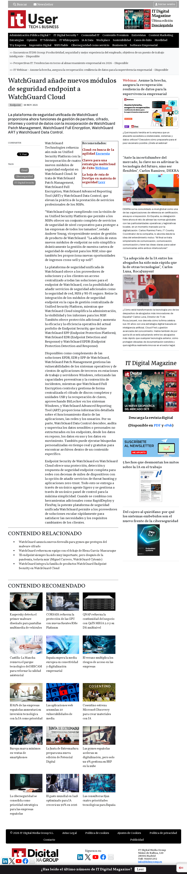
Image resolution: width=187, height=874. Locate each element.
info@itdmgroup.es (150, 861)
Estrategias (16, 40)
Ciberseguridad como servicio (90, 45)
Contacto (49, 839)
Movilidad (161, 40)
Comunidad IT (90, 35)
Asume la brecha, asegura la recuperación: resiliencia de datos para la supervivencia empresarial (145, 87)
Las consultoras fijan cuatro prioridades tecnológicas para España (99, 800)
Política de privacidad (163, 833)
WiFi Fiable (61, 45)
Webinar (101, 168)
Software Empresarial (144, 45)
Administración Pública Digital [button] (28, 35)
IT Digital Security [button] (65, 35)
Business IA (119, 45)
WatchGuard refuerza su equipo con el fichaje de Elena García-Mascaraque (67, 551)
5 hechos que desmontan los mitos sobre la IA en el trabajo (151, 465)
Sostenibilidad (122, 40)
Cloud (24, 170)
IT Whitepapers (69, 40)
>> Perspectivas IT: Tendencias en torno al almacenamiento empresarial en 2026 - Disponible (68, 63)
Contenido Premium (115, 35)
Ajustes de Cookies (129, 833)
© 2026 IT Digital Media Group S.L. (32, 833)
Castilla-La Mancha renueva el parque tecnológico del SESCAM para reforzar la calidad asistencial (26, 666)
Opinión (32, 40)
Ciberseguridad (24, 176)
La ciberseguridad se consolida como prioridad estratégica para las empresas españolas (24, 805)
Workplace (103, 40)
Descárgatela (162, 25)
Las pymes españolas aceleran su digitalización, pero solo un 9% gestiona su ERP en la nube (99, 757)
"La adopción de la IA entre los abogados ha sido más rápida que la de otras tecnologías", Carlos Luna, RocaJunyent (150, 265)
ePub (168, 425)
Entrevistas (138, 35)
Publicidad (137, 839)
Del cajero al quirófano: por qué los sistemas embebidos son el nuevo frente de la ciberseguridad (150, 516)
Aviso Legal (69, 833)
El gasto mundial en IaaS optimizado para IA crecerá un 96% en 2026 (62, 800)
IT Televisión (48, 40)
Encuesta (103, 153)
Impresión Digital (40, 45)
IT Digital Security (24, 182)
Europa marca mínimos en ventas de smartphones (25, 753)
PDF (157, 425)
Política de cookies (97, 833)
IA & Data (87, 40)
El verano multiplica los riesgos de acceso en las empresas (98, 662)
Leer (101, 182)
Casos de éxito (143, 40)
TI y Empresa (17, 45)
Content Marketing (161, 35)
